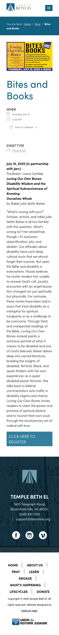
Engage (25, 578)
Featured (18, 150)
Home (27, 24)
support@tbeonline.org (33, 518)
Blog (37, 24)
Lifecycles (19, 591)
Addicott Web (29, 610)
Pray (16, 571)
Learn (34, 571)
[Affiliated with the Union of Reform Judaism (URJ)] (29, 618)
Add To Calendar (23, 127)
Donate (43, 591)
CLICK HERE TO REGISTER (22, 438)
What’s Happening (25, 584)
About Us (35, 565)
